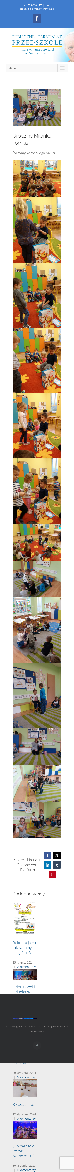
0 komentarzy (26, 967)
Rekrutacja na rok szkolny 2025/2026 (24, 948)
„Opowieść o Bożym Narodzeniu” (24, 1151)
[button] (37, 972)
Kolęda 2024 (23, 1104)
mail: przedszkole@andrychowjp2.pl (37, 7)
